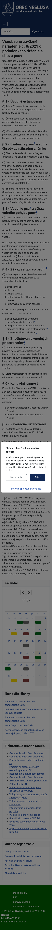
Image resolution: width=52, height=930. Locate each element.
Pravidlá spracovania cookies (26, 488)
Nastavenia (16, 477)
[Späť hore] (47, 925)
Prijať (37, 477)
